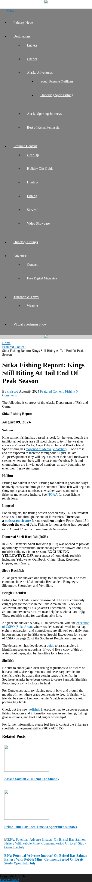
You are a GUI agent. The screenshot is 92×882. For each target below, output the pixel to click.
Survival (32, 210)
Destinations (21, 36)
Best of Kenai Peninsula (43, 127)
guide (50, 645)
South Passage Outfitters (56, 81)
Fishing (32, 196)
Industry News (23, 22)
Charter (32, 59)
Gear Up (33, 155)
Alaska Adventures (40, 72)
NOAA (52, 494)
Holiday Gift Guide (40, 168)
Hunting (32, 182)
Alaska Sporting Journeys (44, 114)
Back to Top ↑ (9, 880)
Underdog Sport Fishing (56, 95)
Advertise (20, 256)
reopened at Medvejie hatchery (46, 449)
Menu (10, 10)
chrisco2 (12, 391)
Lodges (32, 45)
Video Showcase (38, 223)
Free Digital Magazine (42, 278)
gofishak (34, 709)
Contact (32, 264)
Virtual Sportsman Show (30, 324)
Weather (32, 306)
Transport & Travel (26, 297)
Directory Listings (25, 242)
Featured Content (25, 146)
